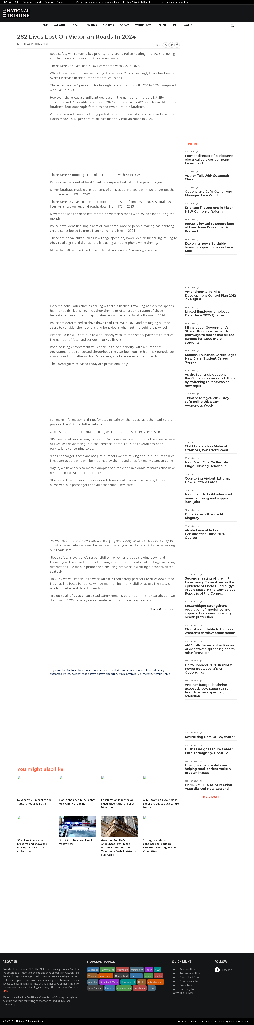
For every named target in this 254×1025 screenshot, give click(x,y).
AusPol (158, 975)
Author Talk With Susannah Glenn (207, 177)
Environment (128, 981)
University (136, 975)
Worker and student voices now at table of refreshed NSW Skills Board (96, 1)
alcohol (61, 670)
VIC (140, 673)
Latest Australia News (184, 969)
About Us (181, 1021)
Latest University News (185, 989)
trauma (123, 673)
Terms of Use (211, 1021)
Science (124, 25)
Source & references (163, 609)
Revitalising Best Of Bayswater (210, 737)
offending (159, 670)
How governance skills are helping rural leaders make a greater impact (208, 769)
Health (161, 25)
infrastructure (155, 981)
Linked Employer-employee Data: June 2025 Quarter (207, 313)
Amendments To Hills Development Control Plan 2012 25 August (210, 295)
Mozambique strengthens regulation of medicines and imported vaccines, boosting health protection (208, 611)
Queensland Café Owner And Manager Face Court (208, 193)
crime (152, 988)
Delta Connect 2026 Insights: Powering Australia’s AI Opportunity (208, 668)
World (188, 25)
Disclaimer (243, 1021)
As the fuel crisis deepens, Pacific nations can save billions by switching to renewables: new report (210, 380)
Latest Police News (183, 985)
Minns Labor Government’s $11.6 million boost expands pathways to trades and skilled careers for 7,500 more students (209, 335)
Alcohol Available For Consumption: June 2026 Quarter (205, 534)
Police (66, 673)
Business (108, 25)
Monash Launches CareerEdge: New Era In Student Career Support (210, 358)
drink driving (118, 670)
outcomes (56, 673)
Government (107, 969)
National (59, 25)
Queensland (121, 975)
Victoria (147, 673)
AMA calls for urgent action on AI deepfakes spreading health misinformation (210, 649)
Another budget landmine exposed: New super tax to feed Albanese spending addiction (206, 690)
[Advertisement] (188, 12)
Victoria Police (161, 673)
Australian (122, 969)
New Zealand (95, 988)
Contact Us (195, 1021)
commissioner (101, 670)
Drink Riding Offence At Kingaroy (204, 516)
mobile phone (144, 670)
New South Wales (109, 981)
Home (44, 25)
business (109, 988)
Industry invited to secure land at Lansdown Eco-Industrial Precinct (209, 227)
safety (101, 673)
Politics (92, 25)
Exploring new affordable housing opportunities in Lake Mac (209, 247)
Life (174, 25)
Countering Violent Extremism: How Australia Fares (209, 480)
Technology (143, 25)
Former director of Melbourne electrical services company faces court (209, 159)
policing (76, 673)
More (6, 990)
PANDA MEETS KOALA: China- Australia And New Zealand (209, 787)
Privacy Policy (227, 1021)
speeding (111, 673)
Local (75, 25)
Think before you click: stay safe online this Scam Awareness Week (207, 401)
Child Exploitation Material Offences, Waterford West (206, 448)
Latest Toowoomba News (186, 973)
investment (140, 988)
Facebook (227, 970)
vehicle (132, 673)
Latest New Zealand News (187, 981)
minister (92, 981)
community (137, 969)
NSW (157, 969)
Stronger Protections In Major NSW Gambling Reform (209, 209)
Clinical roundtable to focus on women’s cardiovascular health (210, 631)
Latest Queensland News (186, 977)
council (148, 975)
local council (106, 975)
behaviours (85, 670)
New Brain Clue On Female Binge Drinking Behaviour (206, 464)
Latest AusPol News (183, 993)
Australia (72, 670)
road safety (89, 673)
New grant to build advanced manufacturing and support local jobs (208, 498)
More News (211, 796)
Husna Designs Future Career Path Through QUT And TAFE (209, 751)
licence (131, 670)
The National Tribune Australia (28, 1021)
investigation (124, 988)
